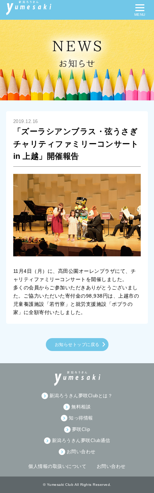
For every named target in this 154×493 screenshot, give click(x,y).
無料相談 (81, 406)
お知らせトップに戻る (77, 344)
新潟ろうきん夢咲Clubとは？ (81, 395)
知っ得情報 (81, 418)
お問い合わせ (81, 451)
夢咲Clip (81, 429)
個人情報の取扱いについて (57, 466)
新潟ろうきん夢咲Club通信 (81, 440)
